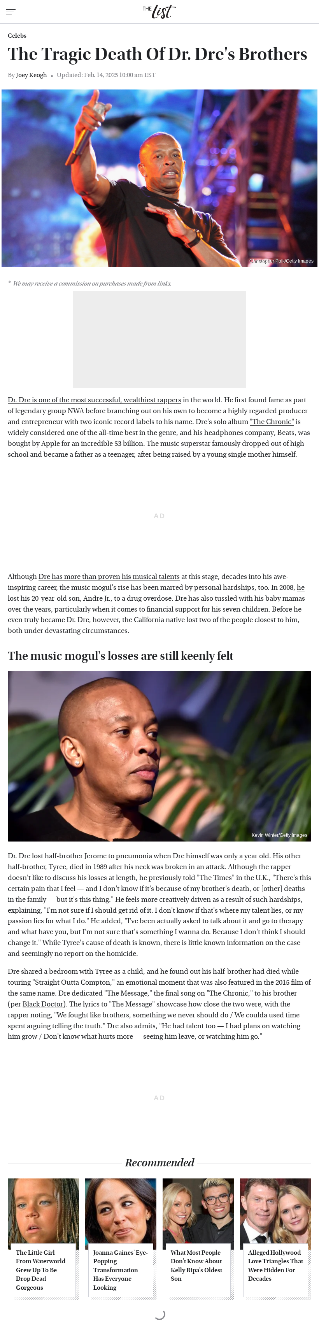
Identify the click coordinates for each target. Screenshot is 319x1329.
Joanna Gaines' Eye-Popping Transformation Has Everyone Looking (120, 1270)
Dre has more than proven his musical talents (109, 577)
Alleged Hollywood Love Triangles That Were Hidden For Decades (275, 1265)
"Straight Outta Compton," (73, 982)
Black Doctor (43, 1004)
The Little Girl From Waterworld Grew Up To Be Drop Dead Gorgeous (40, 1270)
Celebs (17, 36)
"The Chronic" (272, 422)
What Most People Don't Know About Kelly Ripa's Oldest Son (196, 1265)
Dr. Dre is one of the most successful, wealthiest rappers (94, 400)
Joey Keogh (31, 75)
